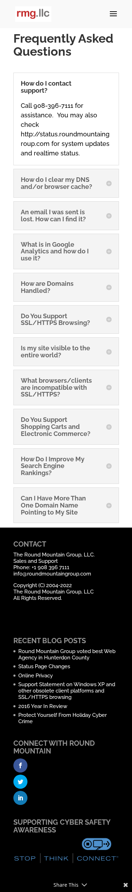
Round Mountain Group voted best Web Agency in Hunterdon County (66, 654)
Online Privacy (35, 675)
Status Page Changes (44, 666)
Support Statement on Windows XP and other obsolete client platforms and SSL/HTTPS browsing (66, 690)
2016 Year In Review (42, 706)
